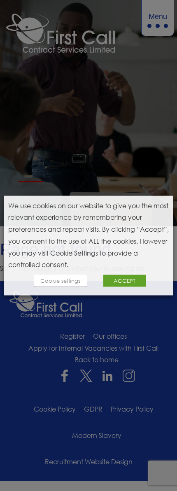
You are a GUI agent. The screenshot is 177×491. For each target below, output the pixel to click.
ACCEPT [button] (124, 280)
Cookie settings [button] (60, 280)
